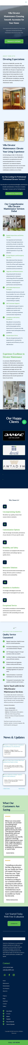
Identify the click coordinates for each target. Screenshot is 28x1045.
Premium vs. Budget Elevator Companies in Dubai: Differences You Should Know (13, 751)
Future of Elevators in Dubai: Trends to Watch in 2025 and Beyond (13, 780)
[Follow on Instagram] (14, 975)
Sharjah (8, 1013)
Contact (5, 1003)
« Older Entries (6, 788)
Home (4, 980)
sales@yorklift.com (8, 970)
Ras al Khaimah (10, 1021)
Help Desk (5, 1001)
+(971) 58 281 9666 (8, 967)
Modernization (6, 986)
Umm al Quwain (10, 1024)
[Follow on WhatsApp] (5, 975)
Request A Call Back (14, 41)
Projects (5, 995)
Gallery (4, 1006)
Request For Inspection (14, 193)
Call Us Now (14, 1042)
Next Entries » (22, 788)
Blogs (4, 998)
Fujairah (8, 1019)
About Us (5, 991)
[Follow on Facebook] (9, 975)
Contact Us (14, 923)
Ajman (8, 1016)
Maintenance (6, 983)
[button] (24, 422)
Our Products (6, 988)
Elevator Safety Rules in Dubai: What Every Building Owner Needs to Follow (13, 766)
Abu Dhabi (9, 1011)
